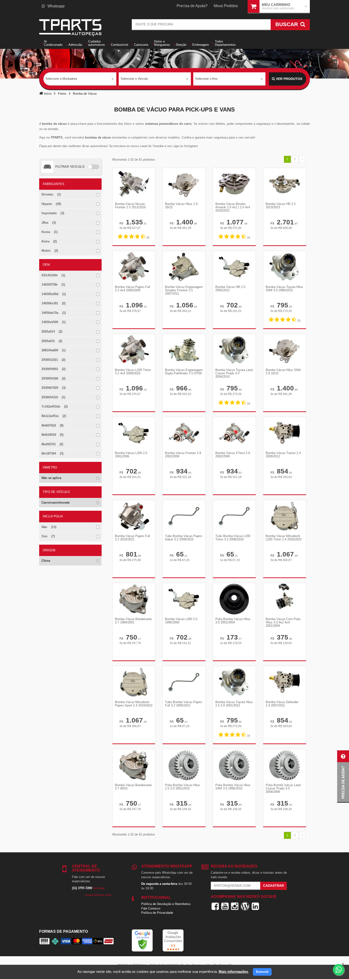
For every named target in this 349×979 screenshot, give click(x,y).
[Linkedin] (255, 906)
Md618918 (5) (52, 434)
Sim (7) (48, 536)
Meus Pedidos (226, 6)
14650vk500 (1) (54, 322)
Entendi (262, 972)
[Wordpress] (245, 906)
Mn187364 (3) (52, 453)
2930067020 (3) (54, 388)
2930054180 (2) (54, 378)
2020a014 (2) (52, 331)
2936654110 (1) (53, 397)
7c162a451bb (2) (55, 406)
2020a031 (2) (52, 341)
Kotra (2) (49, 241)
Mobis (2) (50, 250)
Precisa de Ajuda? (192, 6)
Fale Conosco (150, 908)
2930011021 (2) (53, 360)
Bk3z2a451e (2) (54, 416)
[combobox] (79, 79)
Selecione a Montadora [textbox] (61, 78)
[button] (343, 776)
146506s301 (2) (54, 303)
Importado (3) (53, 213)
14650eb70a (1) (54, 313)
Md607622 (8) (52, 425)
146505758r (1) (53, 284)
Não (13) (49, 527)
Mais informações (233, 972)
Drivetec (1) (51, 194)
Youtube (158, 146)
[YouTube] (225, 906)
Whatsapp (56, 6)
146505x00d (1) (54, 294)
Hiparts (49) (51, 204)
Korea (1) (49, 232)
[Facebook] (215, 906)
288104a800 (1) (54, 350)
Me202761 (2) (52, 444)
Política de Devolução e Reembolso (165, 904)
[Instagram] (234, 906)
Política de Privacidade (157, 912)
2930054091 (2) (54, 369)
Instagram (191, 146)
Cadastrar (273, 885)
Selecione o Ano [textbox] (206, 78)
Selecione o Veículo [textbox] (134, 78)
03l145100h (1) (53, 275)
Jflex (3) (49, 222)
